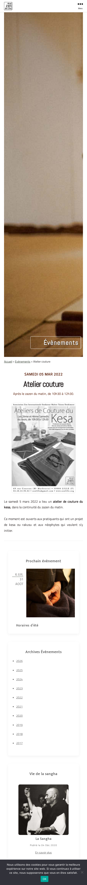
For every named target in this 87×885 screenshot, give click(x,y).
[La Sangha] (43, 809)
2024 (19, 679)
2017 (19, 743)
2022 (19, 697)
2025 (19, 670)
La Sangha (44, 839)
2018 (19, 734)
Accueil (8, 361)
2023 (19, 688)
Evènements (22, 361)
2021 (19, 706)
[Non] (82, 872)
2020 (19, 715)
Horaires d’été (27, 625)
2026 (19, 661)
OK (45, 879)
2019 (19, 725)
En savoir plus (43, 852)
